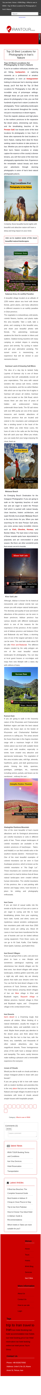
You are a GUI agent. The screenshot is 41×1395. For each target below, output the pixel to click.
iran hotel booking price (15, 1338)
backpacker (20, 72)
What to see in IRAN (23, 1117)
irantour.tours (22, 17)
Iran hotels (29, 1334)
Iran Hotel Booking (20, 1330)
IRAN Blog (21, 2)
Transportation (13, 1171)
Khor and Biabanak (19, 645)
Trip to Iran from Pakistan (17, 1207)
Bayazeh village (28, 997)
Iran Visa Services (14, 1161)
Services (28, 1272)
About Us (21, 1293)
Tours (27, 1255)
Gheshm (21, 529)
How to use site (24, 1305)
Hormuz (30, 529)
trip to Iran (14, 1325)
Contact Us (22, 1299)
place (15, 1088)
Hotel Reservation (14, 1166)
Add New (9, 1129)
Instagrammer (32, 79)
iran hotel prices (17, 1346)
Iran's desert (9, 1017)
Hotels (27, 1261)
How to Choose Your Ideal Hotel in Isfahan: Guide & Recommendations (19, 1216)
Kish (14, 529)
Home (14, 2)
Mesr (17, 993)
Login (20, 1311)
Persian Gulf (9, 130)
